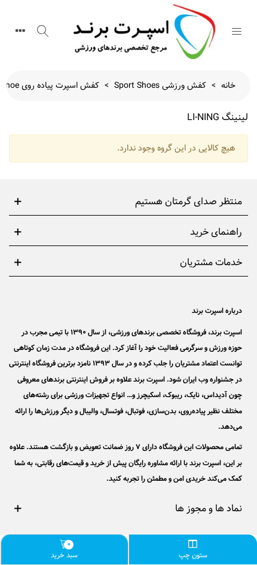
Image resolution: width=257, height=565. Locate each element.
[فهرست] (236, 31)
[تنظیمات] (20, 31)
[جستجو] (43, 31)
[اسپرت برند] (139, 31)
